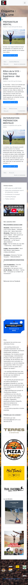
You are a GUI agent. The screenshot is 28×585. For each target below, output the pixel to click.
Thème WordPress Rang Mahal (11, 578)
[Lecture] (5, 214)
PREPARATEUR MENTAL (10, 23)
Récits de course (13, 108)
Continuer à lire (10, 55)
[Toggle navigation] (25, 2)
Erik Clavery (19, 26)
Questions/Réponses (14, 61)
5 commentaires (21, 111)
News (5, 61)
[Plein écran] (22, 214)
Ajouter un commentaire (19, 64)
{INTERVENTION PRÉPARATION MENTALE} (11, 120)
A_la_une (6, 64)
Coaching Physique (10, 196)
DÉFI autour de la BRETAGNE (13, 188)
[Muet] (20, 214)
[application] (14, 210)
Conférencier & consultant (12, 194)
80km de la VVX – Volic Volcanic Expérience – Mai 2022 (12, 75)
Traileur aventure (10, 199)
